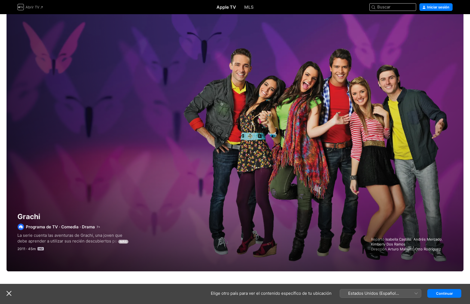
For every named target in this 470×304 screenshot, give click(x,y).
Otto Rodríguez (428, 249)
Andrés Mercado (427, 239)
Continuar (444, 293)
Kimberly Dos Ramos (388, 244)
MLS (248, 7)
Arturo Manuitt (400, 249)
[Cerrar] (9, 293)
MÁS (123, 242)
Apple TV (226, 7)
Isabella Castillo (398, 239)
